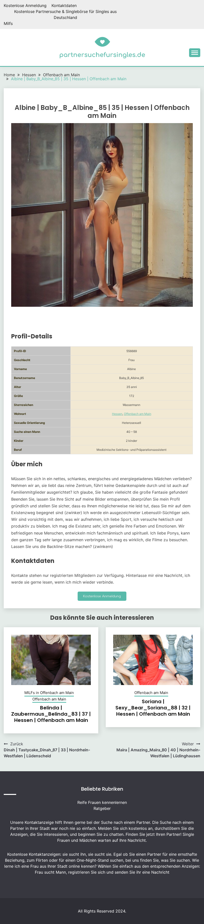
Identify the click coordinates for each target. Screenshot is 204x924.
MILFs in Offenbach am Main (49, 692)
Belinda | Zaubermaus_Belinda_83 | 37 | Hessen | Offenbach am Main (51, 714)
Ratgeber (102, 808)
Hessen (117, 414)
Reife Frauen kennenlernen (102, 802)
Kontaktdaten (64, 5)
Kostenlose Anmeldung (25, 5)
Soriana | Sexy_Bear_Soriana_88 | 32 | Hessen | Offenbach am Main (153, 707)
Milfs (8, 23)
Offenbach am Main (137, 414)
